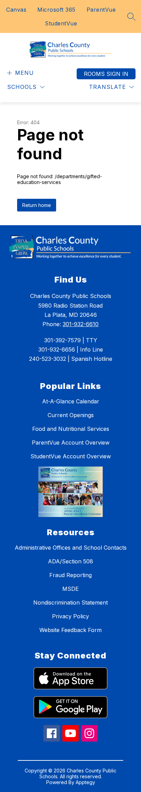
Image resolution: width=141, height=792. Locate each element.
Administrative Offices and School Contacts (71, 547)
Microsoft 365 (56, 9)
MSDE (70, 588)
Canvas (16, 9)
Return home (36, 205)
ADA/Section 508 (70, 561)
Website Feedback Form (70, 630)
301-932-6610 (81, 324)
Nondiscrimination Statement (70, 602)
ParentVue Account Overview (71, 442)
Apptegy (85, 782)
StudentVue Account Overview (70, 456)
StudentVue (61, 23)
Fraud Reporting (70, 575)
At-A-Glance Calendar (70, 401)
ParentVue (101, 9)
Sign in (117, 73)
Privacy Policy (70, 616)
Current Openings (71, 415)
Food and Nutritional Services (70, 428)
